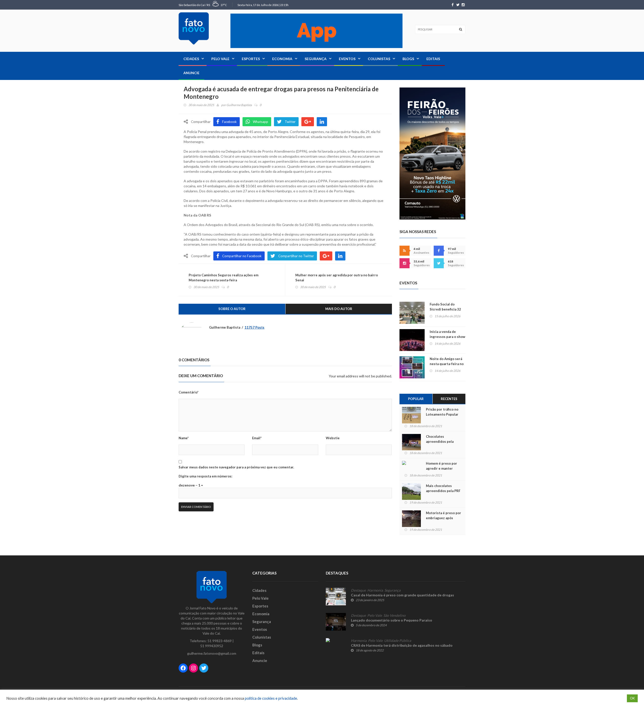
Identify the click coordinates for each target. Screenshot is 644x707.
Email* (257, 438)
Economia (282, 59)
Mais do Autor (338, 309)
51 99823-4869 (220, 641)
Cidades (191, 59)
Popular (416, 399)
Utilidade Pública (397, 641)
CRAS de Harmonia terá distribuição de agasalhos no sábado (402, 645)
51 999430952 (211, 646)
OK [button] (632, 698)
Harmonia (375, 590)
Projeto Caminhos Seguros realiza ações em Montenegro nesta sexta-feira (223, 277)
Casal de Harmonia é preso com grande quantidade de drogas (402, 595)
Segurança (316, 59)
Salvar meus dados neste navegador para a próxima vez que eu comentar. (236, 467)
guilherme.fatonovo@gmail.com (211, 653)
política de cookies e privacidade (271, 698)
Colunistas (379, 59)
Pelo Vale (220, 59)
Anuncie (191, 73)
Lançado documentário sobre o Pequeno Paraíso (391, 620)
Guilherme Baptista (239, 105)
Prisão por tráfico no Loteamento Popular (442, 411)
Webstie (333, 438)
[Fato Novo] (194, 28)
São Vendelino (394, 615)
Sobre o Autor (232, 309)
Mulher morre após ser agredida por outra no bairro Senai (336, 277)
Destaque (358, 590)
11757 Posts (254, 327)
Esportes (251, 59)
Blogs (408, 59)
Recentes (449, 399)
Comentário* (188, 392)
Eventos (347, 59)
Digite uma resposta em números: (205, 476)
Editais (433, 59)
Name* (184, 438)
